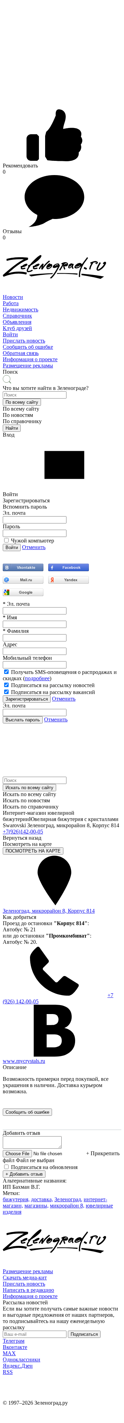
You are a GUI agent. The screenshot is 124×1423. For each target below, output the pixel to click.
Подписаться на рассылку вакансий (53, 692)
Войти (10, 334)
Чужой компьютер (32, 541)
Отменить (33, 547)
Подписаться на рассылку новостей (53, 685)
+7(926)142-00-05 (23, 831)
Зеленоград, (68, 1199)
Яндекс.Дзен (18, 1366)
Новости (13, 297)
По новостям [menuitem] (18, 415)
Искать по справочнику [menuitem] (31, 807)
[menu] (62, 316)
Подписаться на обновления (44, 1167)
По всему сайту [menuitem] (21, 409)
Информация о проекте (30, 359)
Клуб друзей (17, 328)
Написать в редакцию (28, 1290)
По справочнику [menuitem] (22, 421)
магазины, (36, 1205)
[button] (22, 402)
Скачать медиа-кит (25, 1277)
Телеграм (13, 1341)
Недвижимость (20, 309)
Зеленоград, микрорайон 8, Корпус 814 (49, 911)
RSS (8, 1372)
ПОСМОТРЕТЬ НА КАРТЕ (33, 851)
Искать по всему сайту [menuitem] (29, 794)
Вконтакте (15, 1347)
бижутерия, (16, 1199)
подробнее (37, 678)
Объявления (17, 322)
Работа (11, 303)
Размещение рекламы (28, 365)
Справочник (17, 316)
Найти (12, 428)
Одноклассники (21, 1359)
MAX (9, 1353)
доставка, (42, 1199)
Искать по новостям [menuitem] (26, 800)
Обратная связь (21, 353)
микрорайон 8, (67, 1205)
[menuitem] (62, 297)
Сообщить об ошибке (28, 347)
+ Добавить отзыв (24, 1174)
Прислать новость (24, 341)
